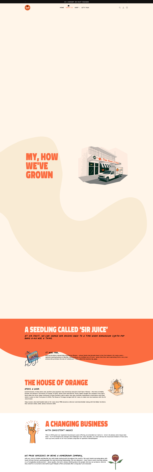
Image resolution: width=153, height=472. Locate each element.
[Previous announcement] (25, 1)
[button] (77, 7)
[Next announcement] (127, 1)
